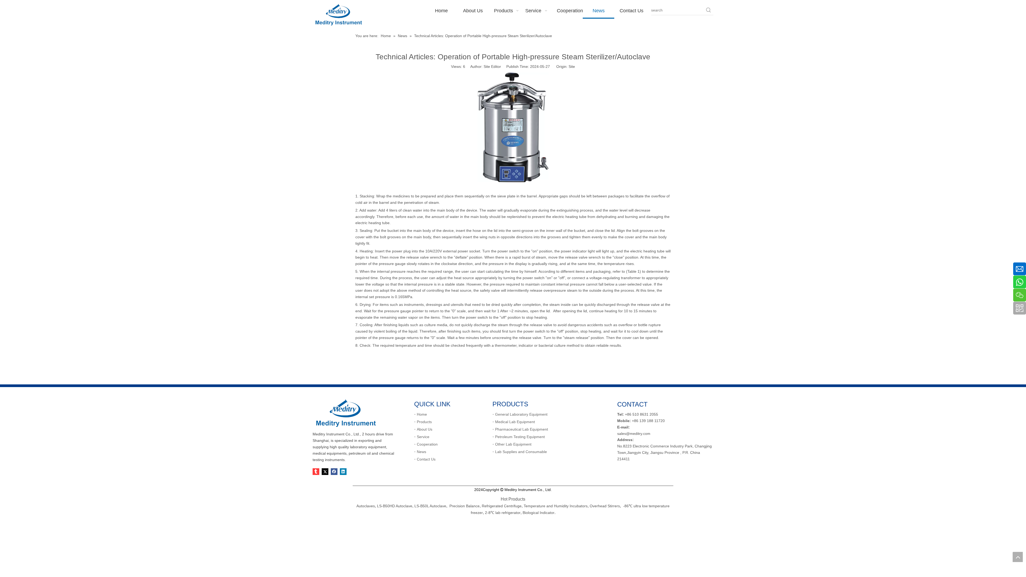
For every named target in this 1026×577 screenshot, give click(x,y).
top (1018, 557)
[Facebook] (334, 471)
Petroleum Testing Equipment (520, 437)
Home (422, 414)
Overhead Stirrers (605, 506)
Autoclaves (365, 506)
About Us (424, 429)
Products (424, 422)
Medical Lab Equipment (515, 422)
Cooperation (427, 444)
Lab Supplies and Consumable (521, 452)
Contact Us (426, 459)
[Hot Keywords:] (708, 10)
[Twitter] (325, 471)
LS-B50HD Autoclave (394, 506)
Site (572, 66)
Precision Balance (464, 506)
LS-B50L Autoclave (430, 506)
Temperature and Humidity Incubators (556, 506)
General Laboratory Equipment (521, 414)
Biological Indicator (538, 512)
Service (423, 437)
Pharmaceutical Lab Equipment (521, 429)
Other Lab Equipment (513, 444)
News (421, 452)
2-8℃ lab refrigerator (502, 512)
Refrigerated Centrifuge (502, 506)
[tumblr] (316, 471)
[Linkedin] (343, 471)
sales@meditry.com (633, 433)
